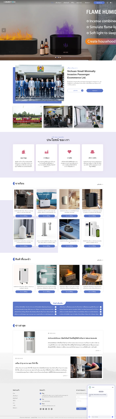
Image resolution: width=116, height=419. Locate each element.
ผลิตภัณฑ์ (66, 2)
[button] (55, 57)
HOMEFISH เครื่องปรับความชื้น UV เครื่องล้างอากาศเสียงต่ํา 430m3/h (24, 287)
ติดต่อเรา (87, 2)
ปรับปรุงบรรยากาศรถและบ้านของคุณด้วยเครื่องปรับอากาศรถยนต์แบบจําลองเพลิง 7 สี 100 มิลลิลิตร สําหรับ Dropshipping (80, 312)
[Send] (113, 416)
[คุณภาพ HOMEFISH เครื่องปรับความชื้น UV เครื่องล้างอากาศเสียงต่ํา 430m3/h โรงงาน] (24, 275)
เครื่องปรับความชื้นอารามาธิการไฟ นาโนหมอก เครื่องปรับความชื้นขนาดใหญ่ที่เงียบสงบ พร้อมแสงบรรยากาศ (69, 287)
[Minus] (112, 387)
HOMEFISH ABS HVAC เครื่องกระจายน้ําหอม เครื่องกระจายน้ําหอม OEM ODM (23, 211)
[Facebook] (43, 409)
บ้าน (52, 2)
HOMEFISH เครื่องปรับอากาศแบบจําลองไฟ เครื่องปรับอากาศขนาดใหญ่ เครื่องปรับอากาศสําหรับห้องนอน (92, 287)
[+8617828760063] (52, 409)
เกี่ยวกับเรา (58, 2)
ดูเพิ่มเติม (75, 90)
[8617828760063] (49, 409)
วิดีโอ (72, 2)
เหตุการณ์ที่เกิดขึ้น (79, 2)
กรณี (14, 405)
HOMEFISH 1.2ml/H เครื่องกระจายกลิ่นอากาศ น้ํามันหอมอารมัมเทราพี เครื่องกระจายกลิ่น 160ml (35, 312)
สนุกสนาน (94, 90)
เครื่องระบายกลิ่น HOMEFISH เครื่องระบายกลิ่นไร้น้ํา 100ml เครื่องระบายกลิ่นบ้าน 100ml (46, 241)
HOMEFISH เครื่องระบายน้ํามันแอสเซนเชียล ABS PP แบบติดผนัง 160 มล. (92, 241)
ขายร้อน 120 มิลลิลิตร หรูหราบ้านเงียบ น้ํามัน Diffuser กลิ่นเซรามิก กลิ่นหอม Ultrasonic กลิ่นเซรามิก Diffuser (80, 309)
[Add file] (89, 416)
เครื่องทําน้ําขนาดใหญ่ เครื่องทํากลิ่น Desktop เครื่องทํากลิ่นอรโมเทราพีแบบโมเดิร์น (34, 307)
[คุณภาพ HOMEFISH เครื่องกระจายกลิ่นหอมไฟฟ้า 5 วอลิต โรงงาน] (69, 229)
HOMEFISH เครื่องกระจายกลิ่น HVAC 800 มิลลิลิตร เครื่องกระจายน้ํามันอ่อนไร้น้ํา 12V (47, 211)
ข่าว (14, 403)
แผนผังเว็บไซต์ (34, 417)
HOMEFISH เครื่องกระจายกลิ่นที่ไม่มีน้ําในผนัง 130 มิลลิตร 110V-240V (69, 211)
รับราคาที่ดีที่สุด (23, 216)
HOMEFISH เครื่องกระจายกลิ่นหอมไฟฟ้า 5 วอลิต (69, 241)
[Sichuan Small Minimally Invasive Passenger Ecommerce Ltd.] (9, 2)
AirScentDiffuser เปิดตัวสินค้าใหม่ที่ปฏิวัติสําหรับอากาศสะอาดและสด (72, 338)
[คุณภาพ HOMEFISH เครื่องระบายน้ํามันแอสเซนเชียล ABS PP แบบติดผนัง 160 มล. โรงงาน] (92, 229)
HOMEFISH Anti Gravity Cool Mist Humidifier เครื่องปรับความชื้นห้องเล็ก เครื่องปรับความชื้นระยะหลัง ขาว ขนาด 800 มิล (46, 287)
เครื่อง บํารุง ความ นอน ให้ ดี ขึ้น (26, 363)
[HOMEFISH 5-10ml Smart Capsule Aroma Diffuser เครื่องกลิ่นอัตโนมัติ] (101, 314)
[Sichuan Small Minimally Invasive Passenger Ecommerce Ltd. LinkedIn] (46, 409)
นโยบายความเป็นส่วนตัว (25, 417)
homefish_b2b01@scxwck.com (48, 405)
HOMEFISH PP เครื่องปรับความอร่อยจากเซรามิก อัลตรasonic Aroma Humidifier (23, 241)
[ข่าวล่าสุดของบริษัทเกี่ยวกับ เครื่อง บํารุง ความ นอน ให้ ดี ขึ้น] (86, 367)
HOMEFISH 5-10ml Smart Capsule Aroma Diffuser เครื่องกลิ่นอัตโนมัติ (76, 314)
